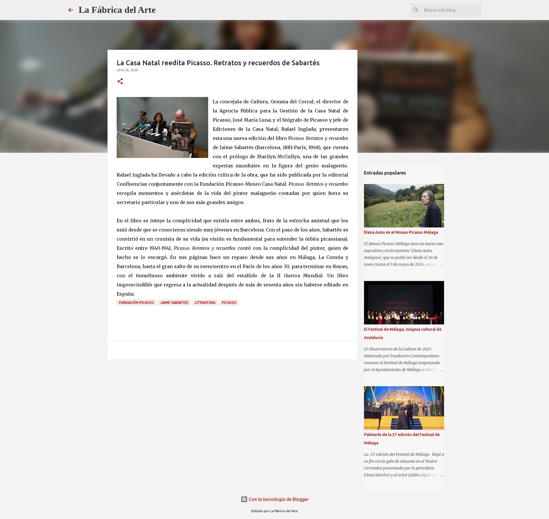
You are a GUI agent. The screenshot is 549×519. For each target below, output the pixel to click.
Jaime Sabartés (174, 302)
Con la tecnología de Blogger (278, 499)
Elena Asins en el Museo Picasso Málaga (401, 232)
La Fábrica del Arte (117, 10)
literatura (205, 302)
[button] (120, 82)
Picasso (229, 302)
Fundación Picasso (136, 302)
